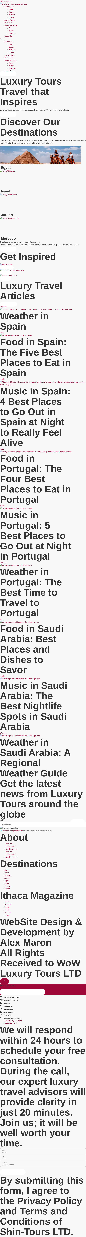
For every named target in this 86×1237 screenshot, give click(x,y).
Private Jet (8, 23)
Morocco (12, 15)
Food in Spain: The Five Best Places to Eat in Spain (35, 357)
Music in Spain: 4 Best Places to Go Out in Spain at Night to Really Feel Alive (35, 417)
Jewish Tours (9, 20)
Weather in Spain (24, 321)
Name (3, 1150)
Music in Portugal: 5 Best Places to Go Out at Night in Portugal (35, 536)
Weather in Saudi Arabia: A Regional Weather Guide (35, 757)
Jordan (11, 17)
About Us (8, 36)
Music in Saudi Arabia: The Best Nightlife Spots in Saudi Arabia (33, 706)
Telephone (4, 1162)
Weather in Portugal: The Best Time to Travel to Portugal (31, 592)
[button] (43, 39)
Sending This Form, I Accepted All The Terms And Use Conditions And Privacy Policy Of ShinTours (27, 830)
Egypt (11, 12)
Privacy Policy (9, 846)
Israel (11, 9)
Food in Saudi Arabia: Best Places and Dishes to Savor (32, 649)
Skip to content (5, 1)
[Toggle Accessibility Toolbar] (4, 981)
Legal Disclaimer (10, 849)
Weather (12, 33)
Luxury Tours (9, 7)
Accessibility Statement (13, 1021)
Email (2, 821)
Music (11, 31)
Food (11, 28)
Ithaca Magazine (10, 25)
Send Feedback (10, 1023)
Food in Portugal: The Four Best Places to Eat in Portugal (35, 479)
